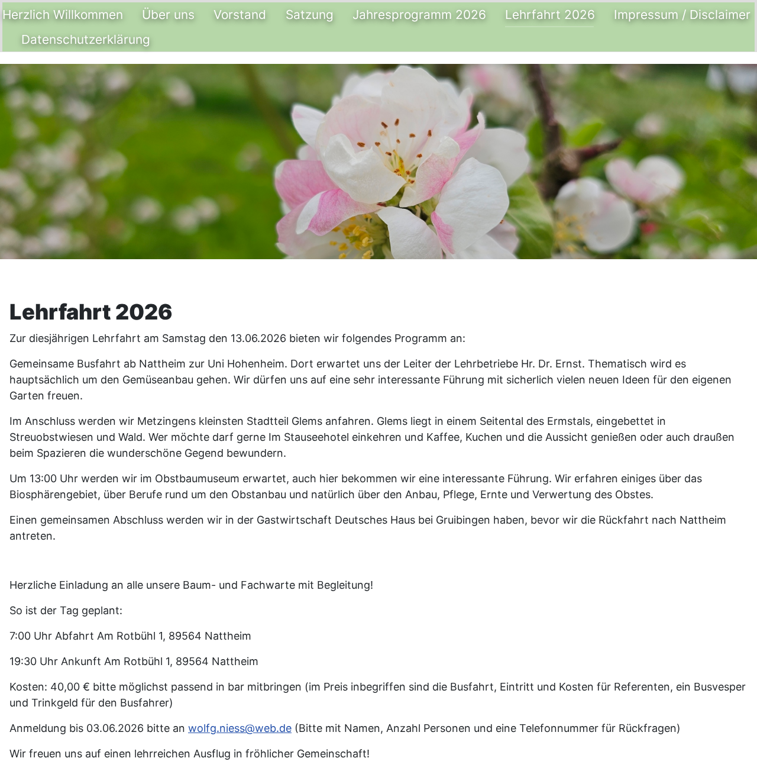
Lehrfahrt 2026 (550, 14)
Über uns (168, 14)
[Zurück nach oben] (736, 749)
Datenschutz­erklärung (85, 39)
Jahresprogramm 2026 (419, 14)
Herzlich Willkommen (62, 14)
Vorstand (239, 14)
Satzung (310, 14)
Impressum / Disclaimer (682, 14)
